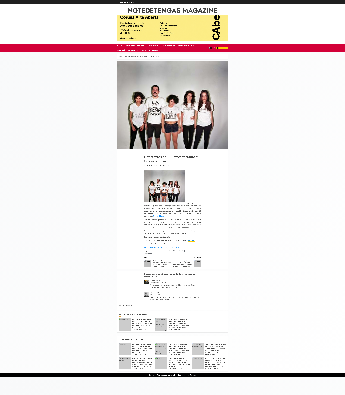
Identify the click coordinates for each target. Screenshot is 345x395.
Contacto (223, 48)
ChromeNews (182, 375)
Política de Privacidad (185, 46)
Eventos (144, 50)
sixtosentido (149, 166)
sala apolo (193, 251)
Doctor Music (158, 216)
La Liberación (180, 251)
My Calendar (153, 50)
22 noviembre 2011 (161, 166)
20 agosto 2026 (138, 330)
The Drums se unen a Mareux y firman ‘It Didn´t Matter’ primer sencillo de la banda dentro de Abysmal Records (179, 362)
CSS (174, 251)
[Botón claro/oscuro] (210, 48)
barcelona (151, 251)
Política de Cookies (168, 46)
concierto (169, 251)
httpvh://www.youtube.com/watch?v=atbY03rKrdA (164, 247)
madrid (187, 251)
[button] (214, 48)
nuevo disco (141, 46)
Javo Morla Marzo (155, 280)
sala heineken (148, 253)
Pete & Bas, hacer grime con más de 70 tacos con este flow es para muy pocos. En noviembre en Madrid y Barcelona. (142, 323)
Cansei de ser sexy (160, 251)
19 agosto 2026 (138, 368)
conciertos (130, 46)
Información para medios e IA (127, 50)
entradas (191, 240)
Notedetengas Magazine (173, 10)
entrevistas (153, 46)
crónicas (120, 46)
